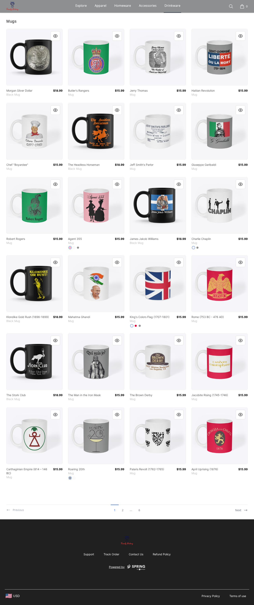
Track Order (111, 554)
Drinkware (172, 5)
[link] (34, 57)
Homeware (122, 5)
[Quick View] (55, 36)
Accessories (148, 5)
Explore (81, 5)
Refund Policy (162, 554)
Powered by (117, 567)
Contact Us (136, 554)
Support (89, 554)
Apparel (100, 5)
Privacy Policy (211, 596)
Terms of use (237, 596)
